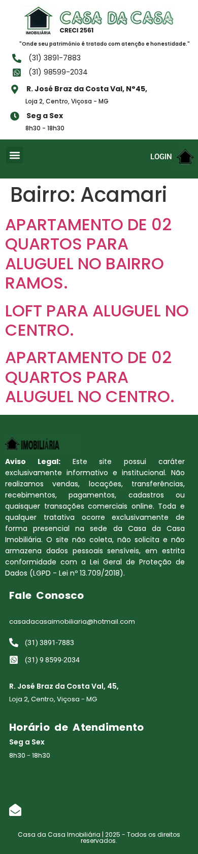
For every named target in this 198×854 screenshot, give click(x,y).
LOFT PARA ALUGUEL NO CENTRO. (97, 320)
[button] (14, 155)
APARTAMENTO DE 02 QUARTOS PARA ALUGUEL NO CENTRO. (90, 377)
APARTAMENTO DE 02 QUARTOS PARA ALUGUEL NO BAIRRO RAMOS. (88, 253)
